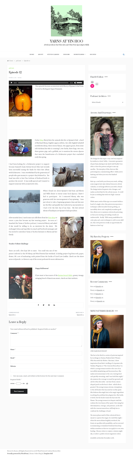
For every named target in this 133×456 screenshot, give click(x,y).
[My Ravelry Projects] (107, 257)
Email (12, 358)
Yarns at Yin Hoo (66, 41)
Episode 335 (99, 286)
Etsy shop (51, 218)
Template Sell (48, 453)
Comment (14, 333)
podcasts (11, 68)
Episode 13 (80, 315)
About (40, 54)
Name (12, 349)
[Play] (11, 83)
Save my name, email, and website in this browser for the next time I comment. (38, 376)
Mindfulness (79, 54)
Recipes (93, 54)
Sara (20, 77)
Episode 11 (12, 315)
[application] (46, 83)
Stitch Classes (53, 54)
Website (13, 366)
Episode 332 (100, 301)
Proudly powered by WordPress (18, 453)
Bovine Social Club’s (65, 275)
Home (32, 54)
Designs (66, 54)
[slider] (80, 82)
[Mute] (75, 83)
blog (41, 140)
